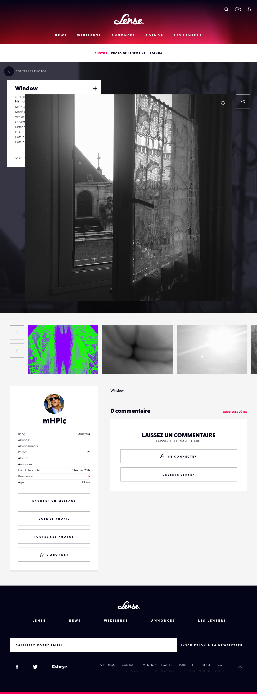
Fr (89, 476)
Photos (101, 53)
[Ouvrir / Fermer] (95, 88)
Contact (129, 664)
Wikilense (89, 35)
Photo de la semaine (128, 53)
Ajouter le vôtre (235, 411)
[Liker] (223, 103)
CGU (221, 664)
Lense (39, 620)
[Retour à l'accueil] (129, 19)
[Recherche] (226, 9)
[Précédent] (17, 350)
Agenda (154, 35)
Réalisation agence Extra (203, 671)
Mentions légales (157, 664)
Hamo (19, 101)
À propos (107, 664)
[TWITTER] (35, 667)
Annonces (123, 35)
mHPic (54, 420)
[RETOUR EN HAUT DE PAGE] (240, 667)
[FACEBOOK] (17, 667)
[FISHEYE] (59, 667)
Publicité (186, 664)
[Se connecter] (249, 9)
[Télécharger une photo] (238, 9)
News (61, 35)
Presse (206, 664)
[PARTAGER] (243, 101)
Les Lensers (188, 35)
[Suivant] (17, 332)
